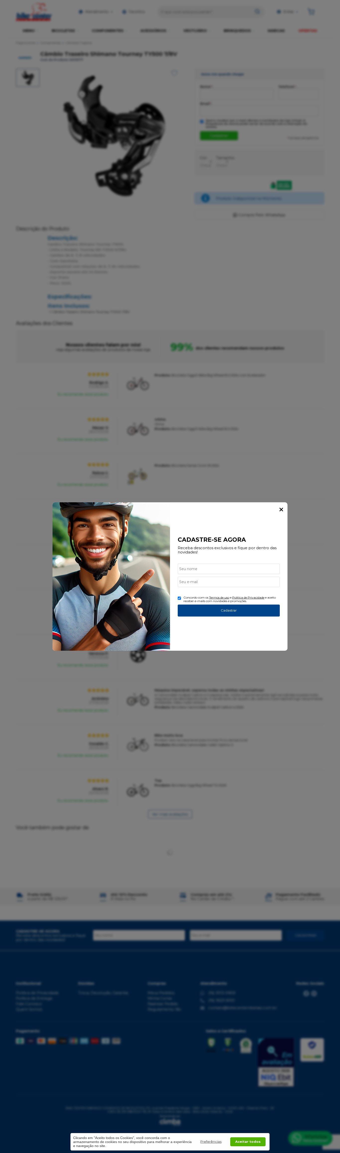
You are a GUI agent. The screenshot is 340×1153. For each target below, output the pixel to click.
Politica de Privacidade (248, 597)
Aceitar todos (248, 1142)
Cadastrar (229, 610)
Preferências (211, 1142)
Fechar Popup (281, 509)
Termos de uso (219, 597)
